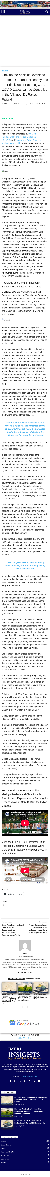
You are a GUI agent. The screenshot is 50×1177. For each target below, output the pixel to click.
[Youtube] (31, 973)
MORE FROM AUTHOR (33, 979)
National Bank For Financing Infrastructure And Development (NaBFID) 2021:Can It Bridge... (31, 1099)
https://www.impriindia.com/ (25, 956)
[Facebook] (4, 109)
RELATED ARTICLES (16, 979)
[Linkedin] (20, 109)
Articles (3, 1162)
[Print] (30, 109)
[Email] (25, 109)
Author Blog (5, 1155)
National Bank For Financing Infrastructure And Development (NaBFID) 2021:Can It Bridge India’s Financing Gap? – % (9, 999)
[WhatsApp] (14, 109)
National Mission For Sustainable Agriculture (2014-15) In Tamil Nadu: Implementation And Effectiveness (25, 997)
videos (3, 1148)
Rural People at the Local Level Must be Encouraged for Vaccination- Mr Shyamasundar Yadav (13, 930)
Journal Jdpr (5, 1159)
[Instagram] (22, 973)
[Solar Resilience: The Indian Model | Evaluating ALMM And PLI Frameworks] (40, 987)
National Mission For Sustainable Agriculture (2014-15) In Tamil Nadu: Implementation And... (28, 1111)
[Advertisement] (25, 41)
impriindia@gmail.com (29, 1076)
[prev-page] (23, 1007)
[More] (33, 915)
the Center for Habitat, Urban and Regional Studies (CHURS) (21, 137)
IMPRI (5, 104)
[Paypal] (25, 1081)
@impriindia (25, 1038)
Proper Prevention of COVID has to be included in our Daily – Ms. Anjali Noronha (38, 929)
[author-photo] (25, 945)
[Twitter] (9, 109)
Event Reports (6, 1145)
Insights (5, 70)
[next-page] (26, 1007)
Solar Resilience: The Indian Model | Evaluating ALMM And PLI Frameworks (40, 997)
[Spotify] (30, 1081)
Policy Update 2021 (7, 1152)
